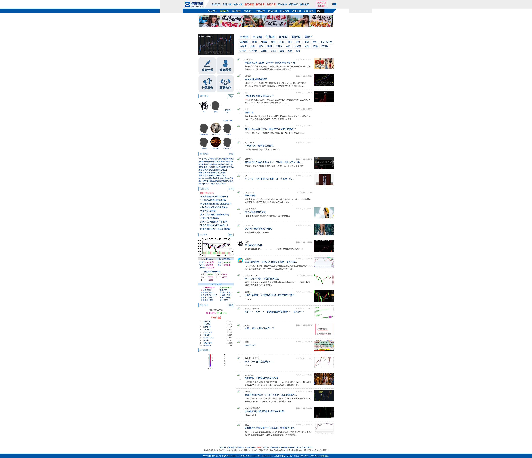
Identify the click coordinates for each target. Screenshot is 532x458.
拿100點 (321, 5)
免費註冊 (321, 2)
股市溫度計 (205, 350)
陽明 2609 (207, 290)
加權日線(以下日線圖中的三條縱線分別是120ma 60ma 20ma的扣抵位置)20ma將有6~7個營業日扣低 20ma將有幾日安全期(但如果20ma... (275, 84)
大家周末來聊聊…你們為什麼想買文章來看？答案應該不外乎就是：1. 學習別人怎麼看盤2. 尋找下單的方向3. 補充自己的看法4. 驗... (278, 201)
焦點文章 (238, 4)
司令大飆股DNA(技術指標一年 (214, 196)
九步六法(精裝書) (208, 210)
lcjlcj (247, 109)
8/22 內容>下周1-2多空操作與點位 (262, 278)
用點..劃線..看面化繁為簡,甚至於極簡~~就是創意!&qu (267, 215)
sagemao (249, 225)
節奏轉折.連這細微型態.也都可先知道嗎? (265, 411)
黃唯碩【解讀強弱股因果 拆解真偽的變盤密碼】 (216, 161)
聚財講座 (236, 11)
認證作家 (241, 447)
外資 (201, 262)
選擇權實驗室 (204, 134)
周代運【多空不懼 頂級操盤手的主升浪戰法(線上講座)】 (215, 164)
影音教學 (272, 11)
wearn (248, 298)
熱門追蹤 (293, 4)
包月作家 (271, 4)
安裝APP (223, 447)
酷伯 (247, 341)
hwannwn (207, 345)
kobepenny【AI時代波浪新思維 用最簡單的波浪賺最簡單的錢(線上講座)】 (216, 158)
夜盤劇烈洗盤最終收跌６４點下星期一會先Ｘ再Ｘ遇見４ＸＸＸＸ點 (274, 166)
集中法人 (209, 259)
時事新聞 (296, 11)
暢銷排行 (248, 11)
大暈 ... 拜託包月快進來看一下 (259, 328)
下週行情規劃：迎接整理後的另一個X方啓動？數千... (270, 295)
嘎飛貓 (248, 75)
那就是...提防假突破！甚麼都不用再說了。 (263, 149)
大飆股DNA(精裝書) (209, 218)
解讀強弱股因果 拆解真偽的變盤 (215, 228)
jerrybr (206, 340)
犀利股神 (282, 4)
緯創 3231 (224, 300)
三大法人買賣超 (216, 284)
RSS (266, 447)
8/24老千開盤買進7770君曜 (258, 228)
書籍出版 (250, 447)
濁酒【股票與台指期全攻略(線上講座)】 (213, 170)
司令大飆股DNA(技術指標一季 (214, 225)
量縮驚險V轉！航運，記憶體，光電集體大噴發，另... (270, 62)
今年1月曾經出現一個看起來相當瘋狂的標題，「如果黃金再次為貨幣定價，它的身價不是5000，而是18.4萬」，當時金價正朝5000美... (278, 400)
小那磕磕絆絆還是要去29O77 (259, 95)
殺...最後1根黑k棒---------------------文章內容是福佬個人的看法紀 (274, 249)
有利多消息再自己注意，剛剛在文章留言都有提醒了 (270, 129)
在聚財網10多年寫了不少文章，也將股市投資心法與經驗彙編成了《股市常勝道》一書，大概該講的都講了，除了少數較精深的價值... (278, 118)
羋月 (247, 92)
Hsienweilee (208, 337)
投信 (201, 264)
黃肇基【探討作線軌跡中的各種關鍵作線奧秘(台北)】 (216, 167)
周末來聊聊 (250, 195)
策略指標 (308, 11)
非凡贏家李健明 (227, 120)
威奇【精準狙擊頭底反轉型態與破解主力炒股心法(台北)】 (215, 181)
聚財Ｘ (320, 11)
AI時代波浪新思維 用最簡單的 (214, 207)
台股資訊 (212, 11)
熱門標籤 (249, 4)
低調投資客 (207, 343)
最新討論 (215, 4)
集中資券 (227, 259)
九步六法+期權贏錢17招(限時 (213, 221)
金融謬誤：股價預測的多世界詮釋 (261, 378)
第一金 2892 (208, 297)
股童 (247, 424)
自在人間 (207, 321)
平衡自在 (207, 334)
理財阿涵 (249, 59)
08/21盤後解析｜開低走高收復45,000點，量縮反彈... (271, 261)
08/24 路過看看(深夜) (255, 212)
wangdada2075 (252, 308)
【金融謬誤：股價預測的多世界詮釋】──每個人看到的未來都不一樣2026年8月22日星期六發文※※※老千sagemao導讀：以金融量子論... (278, 383)
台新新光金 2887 (210, 295)
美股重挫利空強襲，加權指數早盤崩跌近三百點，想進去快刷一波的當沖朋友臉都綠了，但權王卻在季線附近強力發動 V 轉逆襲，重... (278, 68)
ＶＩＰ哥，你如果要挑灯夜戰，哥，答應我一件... (269, 178)
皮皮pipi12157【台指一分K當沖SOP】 (212, 183)
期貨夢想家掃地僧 (252, 358)
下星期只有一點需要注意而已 (259, 145)
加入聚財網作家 (306, 447)
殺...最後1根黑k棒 (253, 245)
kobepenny (216, 148)
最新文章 (226, 4)
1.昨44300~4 (250, 415)
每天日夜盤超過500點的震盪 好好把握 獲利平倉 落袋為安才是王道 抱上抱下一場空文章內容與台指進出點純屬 (278, 284)
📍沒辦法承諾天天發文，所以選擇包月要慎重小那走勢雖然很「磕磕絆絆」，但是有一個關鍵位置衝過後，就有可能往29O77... (277, 101)
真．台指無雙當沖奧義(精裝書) (214, 214)
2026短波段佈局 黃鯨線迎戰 (213, 200)
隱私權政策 (274, 447)
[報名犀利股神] (266, 20)
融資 (219, 262)
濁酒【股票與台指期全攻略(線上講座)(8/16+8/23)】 (212, 175)
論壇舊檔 (232, 447)
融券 (219, 264)
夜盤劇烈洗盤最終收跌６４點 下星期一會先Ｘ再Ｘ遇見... (273, 162)
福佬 (204, 112)
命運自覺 (249, 112)
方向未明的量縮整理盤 (256, 79)
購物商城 (216, 188)
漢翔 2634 (224, 290)
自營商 (202, 267)
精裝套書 (260, 11)
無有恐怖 (207, 324)
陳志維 (248, 391)
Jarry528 (207, 329)
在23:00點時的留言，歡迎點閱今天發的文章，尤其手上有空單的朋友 (274, 132)
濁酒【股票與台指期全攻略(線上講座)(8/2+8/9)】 (212, 172)
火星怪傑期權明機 (252, 408)
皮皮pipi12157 (227, 148)
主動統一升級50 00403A (227, 295)
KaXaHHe (249, 142)
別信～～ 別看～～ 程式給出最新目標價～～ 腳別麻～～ (275, 311)
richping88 (207, 332)
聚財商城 (224, 11)
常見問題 (284, 447)
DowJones (250, 344)
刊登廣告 (259, 447)
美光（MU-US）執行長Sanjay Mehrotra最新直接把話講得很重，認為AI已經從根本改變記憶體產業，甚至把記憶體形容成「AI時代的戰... (278, 433)
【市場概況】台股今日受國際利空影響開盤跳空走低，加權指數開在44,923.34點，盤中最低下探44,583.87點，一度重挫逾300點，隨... (278, 267)
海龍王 (216, 112)
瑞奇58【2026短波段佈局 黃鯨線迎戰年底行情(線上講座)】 (215, 178)
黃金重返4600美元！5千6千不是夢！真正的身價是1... (271, 394)
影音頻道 (284, 11)
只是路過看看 (250, 208)
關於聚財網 (293, 447)
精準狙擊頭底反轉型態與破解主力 (216, 203)
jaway (247, 325)
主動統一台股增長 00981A (227, 292)
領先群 (214, 317)
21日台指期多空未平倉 (211, 271)
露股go (248, 258)
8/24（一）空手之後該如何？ (259, 361)
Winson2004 (216, 134)
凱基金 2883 (208, 292)
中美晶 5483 (225, 297)
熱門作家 (260, 4)
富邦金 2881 (208, 300)
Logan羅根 (227, 134)
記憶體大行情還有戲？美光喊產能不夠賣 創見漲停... (270, 427)
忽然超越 (207, 326)
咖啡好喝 (204, 148)
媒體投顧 (304, 4)
